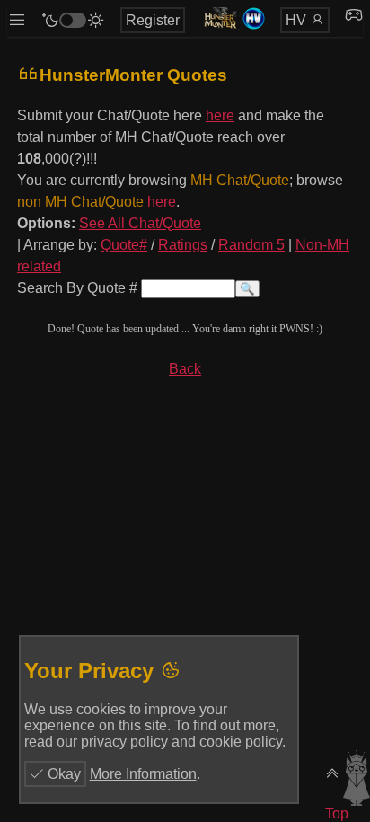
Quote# (124, 244)
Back (185, 368)
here (220, 115)
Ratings (182, 244)
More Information (143, 774)
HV (298, 20)
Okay (62, 774)
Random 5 (251, 244)
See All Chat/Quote (140, 223)
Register (153, 20)
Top (336, 813)
